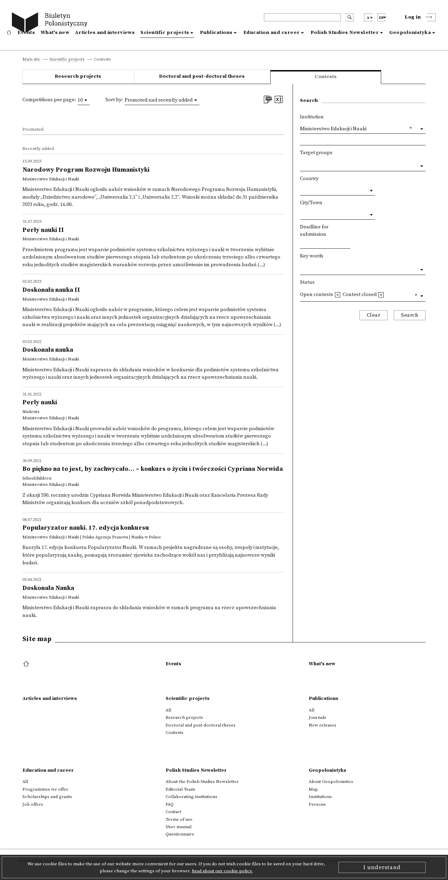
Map (313, 789)
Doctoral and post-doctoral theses (202, 76)
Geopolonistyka (410, 32)
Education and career (271, 32)
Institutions (320, 796)
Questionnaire (180, 834)
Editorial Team (180, 789)
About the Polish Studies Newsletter (202, 781)
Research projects (78, 76)
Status (307, 282)
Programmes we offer (45, 789)
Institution (312, 117)
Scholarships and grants (47, 796)
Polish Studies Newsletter (344, 32)
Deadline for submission (314, 231)
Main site (31, 59)
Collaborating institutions (191, 796)
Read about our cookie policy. (222, 871)
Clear (373, 315)
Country (309, 179)
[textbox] (302, 164)
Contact (173, 811)
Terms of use (179, 819)
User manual (178, 827)
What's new (55, 32)
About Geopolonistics (331, 781)
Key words (311, 256)
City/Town (311, 203)
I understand (382, 867)
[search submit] (349, 17)
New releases (322, 725)
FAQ (170, 804)
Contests (174, 732)
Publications (216, 32)
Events (26, 32)
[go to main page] (51, 24)
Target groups (316, 153)
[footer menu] (26, 664)
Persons (317, 804)
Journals (317, 717)
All (168, 710)
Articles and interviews (105, 32)
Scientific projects (164, 32)
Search (409, 315)
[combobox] (84, 100)
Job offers (32, 804)
